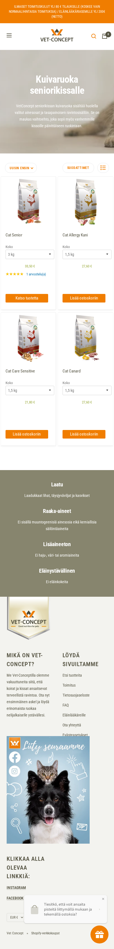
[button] (103, 168)
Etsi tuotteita (72, 675)
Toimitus (69, 685)
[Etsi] (93, 36)
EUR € (14, 917)
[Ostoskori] (104, 36)
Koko (9, 247)
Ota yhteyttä (72, 725)
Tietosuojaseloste (76, 695)
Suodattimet (78, 168)
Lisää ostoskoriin (84, 298)
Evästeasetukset (75, 735)
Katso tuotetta (26, 298)
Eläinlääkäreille (74, 715)
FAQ (66, 705)
